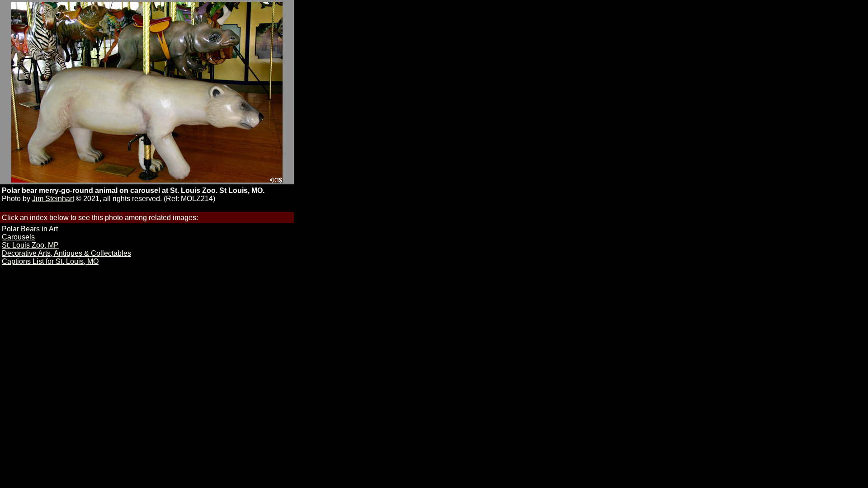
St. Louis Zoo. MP (30, 245)
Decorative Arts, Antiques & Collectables (66, 253)
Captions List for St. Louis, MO (50, 261)
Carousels (18, 237)
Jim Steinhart (53, 198)
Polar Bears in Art (30, 229)
